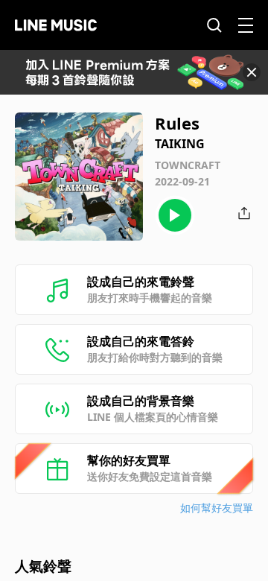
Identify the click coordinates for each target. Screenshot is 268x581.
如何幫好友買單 (216, 508)
